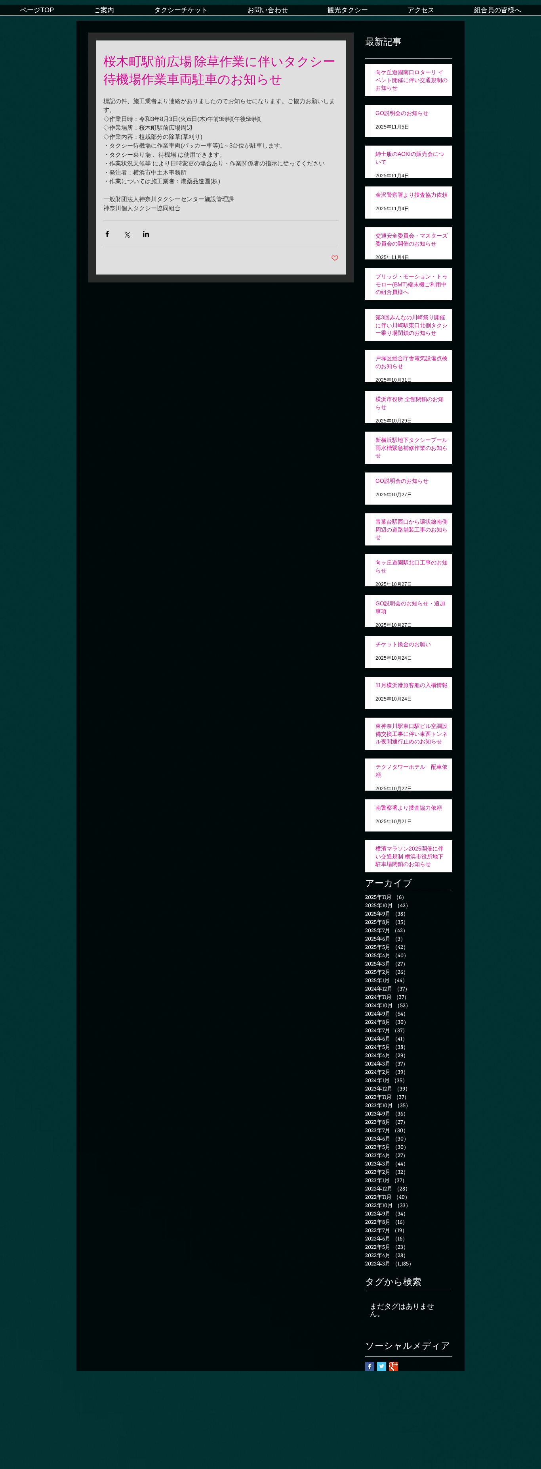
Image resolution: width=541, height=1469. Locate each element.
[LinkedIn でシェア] (146, 234)
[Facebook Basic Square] (369, 1366)
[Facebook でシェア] (107, 234)
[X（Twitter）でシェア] (126, 234)
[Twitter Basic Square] (381, 1366)
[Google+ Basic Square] (393, 1366)
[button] (104, 13)
